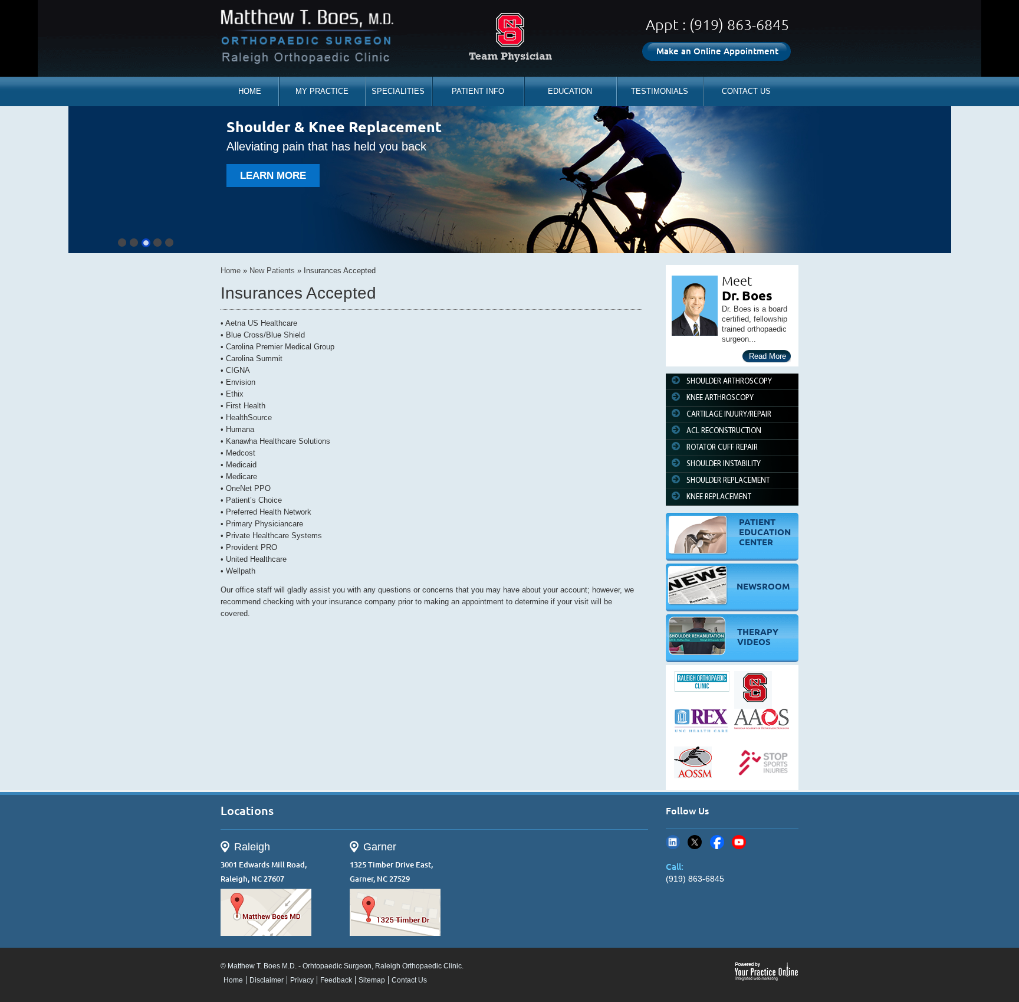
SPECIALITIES (398, 91)
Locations (247, 810)
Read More (767, 356)
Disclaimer (266, 980)
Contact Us (409, 980)
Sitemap (372, 980)
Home (231, 270)
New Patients (272, 270)
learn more (273, 175)
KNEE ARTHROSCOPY (720, 398)
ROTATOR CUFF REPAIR (722, 447)
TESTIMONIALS (659, 91)
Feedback (336, 980)
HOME (249, 91)
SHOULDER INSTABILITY (723, 464)
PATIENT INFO (478, 91)
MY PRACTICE (322, 91)
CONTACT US (746, 91)
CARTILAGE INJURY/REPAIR (728, 414)
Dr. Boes (747, 295)
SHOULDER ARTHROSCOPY (729, 381)
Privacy (302, 980)
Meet (737, 280)
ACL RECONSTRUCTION (723, 431)
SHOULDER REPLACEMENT (728, 480)
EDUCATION (570, 91)
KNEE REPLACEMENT (718, 497)
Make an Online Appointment (717, 51)
